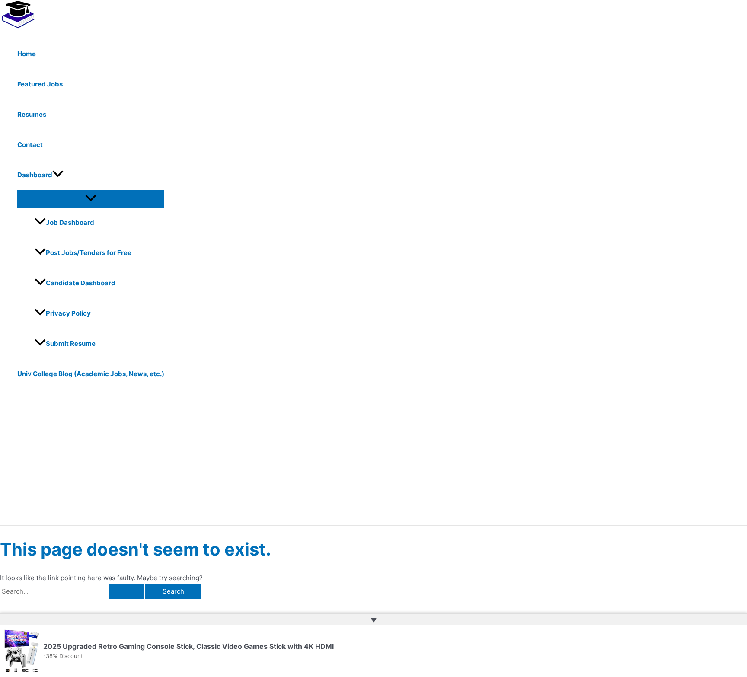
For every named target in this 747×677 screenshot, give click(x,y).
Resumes (31, 114)
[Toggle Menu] (90, 198)
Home (26, 54)
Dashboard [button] (34, 175)
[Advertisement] (268, 460)
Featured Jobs (40, 84)
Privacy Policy (68, 313)
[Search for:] (72, 591)
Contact (30, 145)
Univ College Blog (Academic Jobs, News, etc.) (90, 374)
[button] (58, 175)
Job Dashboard (70, 222)
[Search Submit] (126, 591)
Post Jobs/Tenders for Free (88, 253)
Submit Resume (71, 343)
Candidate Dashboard (80, 283)
